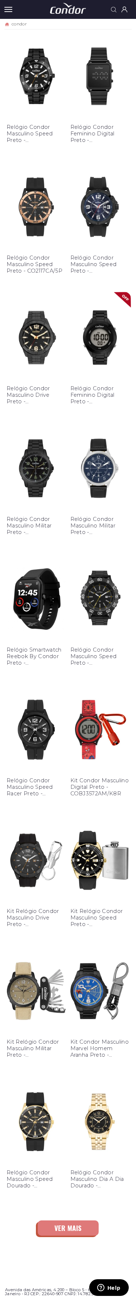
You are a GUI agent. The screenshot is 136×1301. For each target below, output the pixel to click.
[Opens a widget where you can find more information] (109, 1288)
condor (19, 24)
